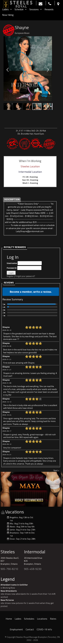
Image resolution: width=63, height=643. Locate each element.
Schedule (19, 9)
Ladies (5, 9)
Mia (11, 523)
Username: (12, 263)
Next (58, 488)
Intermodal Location (30, 172)
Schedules (29, 619)
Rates (53, 619)
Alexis (12, 526)
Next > (56, 470)
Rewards (49, 9)
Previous (4, 488)
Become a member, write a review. (31, 292)
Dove (12, 538)
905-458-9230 (32, 569)
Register (10, 276)
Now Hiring (8, 15)
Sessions (34, 9)
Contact (30, 629)
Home (9, 619)
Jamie (12, 529)
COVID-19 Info (44, 629)
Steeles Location (30, 166)
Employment (16, 629)
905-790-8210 (9, 569)
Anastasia (14, 532)
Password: (12, 267)
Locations (42, 619)
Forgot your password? (25, 276)
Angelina (14, 517)
